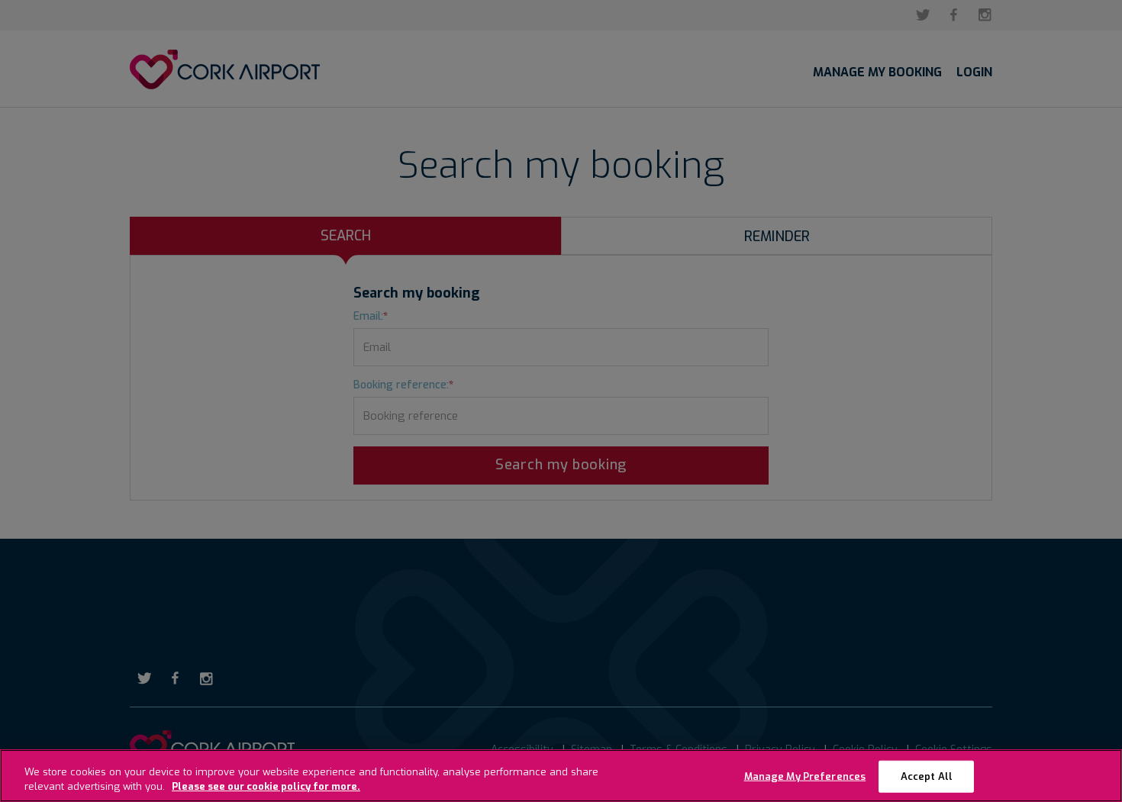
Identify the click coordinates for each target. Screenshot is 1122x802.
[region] (561, 775)
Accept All (927, 776)
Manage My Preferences (805, 776)
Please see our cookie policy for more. (266, 786)
